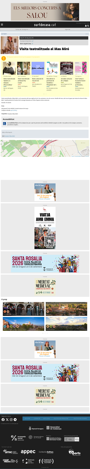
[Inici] (45, 24)
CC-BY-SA (87, 156)
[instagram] (11, 420)
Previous (3, 78)
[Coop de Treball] (36, 438)
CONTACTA (37, 418)
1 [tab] (44, 94)
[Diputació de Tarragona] (36, 429)
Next (86, 78)
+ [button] (2, 142)
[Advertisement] (45, 168)
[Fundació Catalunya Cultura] (46, 461)
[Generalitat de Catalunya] (54, 429)
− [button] (2, 144)
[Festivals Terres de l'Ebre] (28, 461)
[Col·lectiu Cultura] (46, 452)
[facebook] (3, 420)
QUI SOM (27, 418)
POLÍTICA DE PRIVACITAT (61, 418)
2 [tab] (46, 94)
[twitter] (7, 420)
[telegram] (15, 420)
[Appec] (28, 452)
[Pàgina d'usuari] (86, 26)
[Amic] (10, 452)
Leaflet (73, 156)
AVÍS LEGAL (46, 418)
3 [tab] (47, 333)
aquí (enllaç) (14, 110)
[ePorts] (74, 452)
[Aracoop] (18, 438)
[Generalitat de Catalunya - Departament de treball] (54, 440)
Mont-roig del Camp (25, 43)
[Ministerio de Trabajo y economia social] (71, 440)
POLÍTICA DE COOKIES (80, 418)
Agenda (67, 29)
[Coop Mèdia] (10, 461)
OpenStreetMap (78, 156)
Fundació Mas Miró (25, 41)
